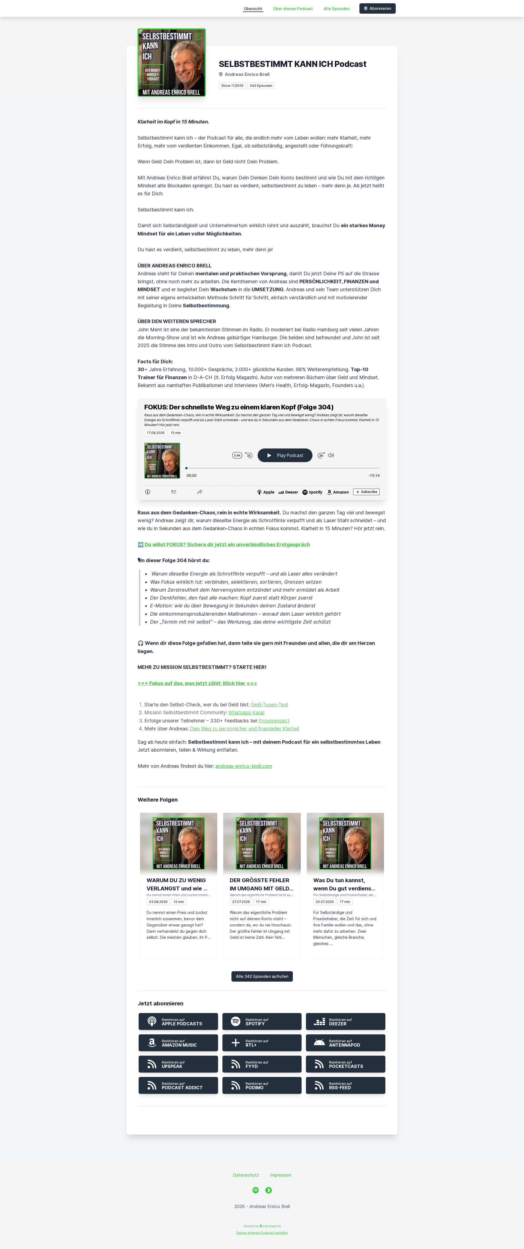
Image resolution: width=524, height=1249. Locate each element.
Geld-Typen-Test (269, 704)
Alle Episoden (337, 8)
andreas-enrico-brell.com (243, 766)
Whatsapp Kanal (246, 712)
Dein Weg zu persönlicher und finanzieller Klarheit (244, 728)
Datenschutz (246, 1175)
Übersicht (253, 8)
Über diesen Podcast (293, 8)
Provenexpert (273, 721)
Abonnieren (380, 8)
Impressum (280, 1175)
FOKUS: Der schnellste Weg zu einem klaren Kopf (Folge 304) (239, 407)
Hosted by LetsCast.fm (262, 1226)
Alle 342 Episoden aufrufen (262, 976)
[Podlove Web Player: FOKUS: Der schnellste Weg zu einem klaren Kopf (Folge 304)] (262, 468)
